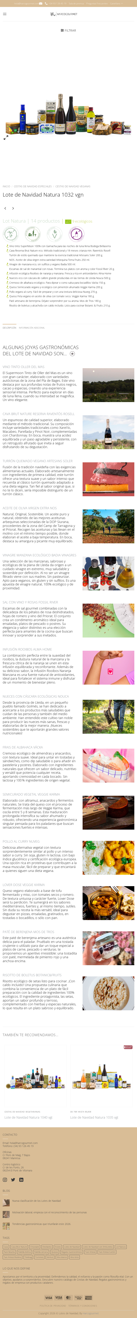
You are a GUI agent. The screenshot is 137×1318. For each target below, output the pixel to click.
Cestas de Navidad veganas (72, 186)
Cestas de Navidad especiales (33, 186)
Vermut (50, 1257)
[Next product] (6, 209)
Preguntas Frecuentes (97, 3)
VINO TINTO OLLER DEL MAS (23, 367)
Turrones (39, 1257)
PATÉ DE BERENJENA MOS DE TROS (28, 932)
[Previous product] (13, 209)
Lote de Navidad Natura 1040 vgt (28, 1117)
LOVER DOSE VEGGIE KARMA (24, 885)
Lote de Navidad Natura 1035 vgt (94, 1117)
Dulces (58, 1246)
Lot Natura (121, 1246)
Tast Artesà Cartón (107, 1252)
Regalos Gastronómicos (71, 1252)
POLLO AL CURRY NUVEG (21, 841)
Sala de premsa (76, 3)
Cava (6, 1246)
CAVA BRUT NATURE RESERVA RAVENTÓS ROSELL (39, 414)
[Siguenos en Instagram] (6, 1180)
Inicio (6, 186)
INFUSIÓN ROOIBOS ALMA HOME (27, 649)
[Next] (127, 108)
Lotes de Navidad (72, 1246)
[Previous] (10, 108)
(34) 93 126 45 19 (24, 1146)
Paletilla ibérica (24, 1252)
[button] (5, 14)
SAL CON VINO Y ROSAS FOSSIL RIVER (30, 602)
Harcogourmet (91, 1313)
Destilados (47, 1246)
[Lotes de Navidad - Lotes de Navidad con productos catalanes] (64, 14)
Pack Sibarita (9, 1252)
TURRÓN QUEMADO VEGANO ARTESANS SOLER (38, 461)
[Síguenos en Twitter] (15, 1180)
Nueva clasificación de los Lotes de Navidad (36, 1200)
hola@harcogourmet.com (26, 3)
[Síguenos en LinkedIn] (23, 1180)
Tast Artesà (90, 1252)
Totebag (28, 1257)
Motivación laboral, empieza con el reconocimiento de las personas (49, 1212)
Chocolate (34, 1246)
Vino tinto (74, 1257)
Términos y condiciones (82, 1305)
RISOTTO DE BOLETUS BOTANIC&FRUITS (32, 975)
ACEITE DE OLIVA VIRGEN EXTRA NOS (30, 508)
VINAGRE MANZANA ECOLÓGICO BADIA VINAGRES (39, 555)
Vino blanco (62, 1257)
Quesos (54, 1252)
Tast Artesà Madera (12, 1257)
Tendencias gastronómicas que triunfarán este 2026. (41, 1224)
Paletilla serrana (41, 1252)
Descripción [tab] (9, 327)
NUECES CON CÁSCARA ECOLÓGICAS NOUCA (36, 696)
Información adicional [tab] (32, 327)
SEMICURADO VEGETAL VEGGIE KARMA (31, 794)
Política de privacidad (53, 1305)
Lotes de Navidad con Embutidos (98, 1246)
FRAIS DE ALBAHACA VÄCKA (23, 747)
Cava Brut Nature (19, 1246)
